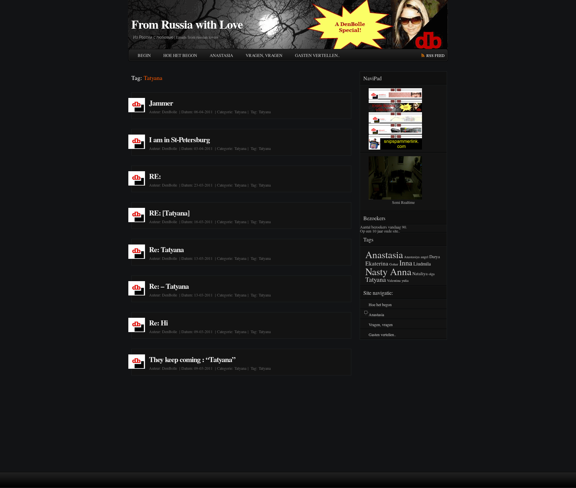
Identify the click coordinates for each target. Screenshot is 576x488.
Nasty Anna (388, 271)
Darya (434, 256)
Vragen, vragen (264, 55)
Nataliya (420, 273)
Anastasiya (412, 256)
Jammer (161, 102)
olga (432, 273)
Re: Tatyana (166, 249)
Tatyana (240, 111)
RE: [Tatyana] (169, 212)
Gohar (393, 264)
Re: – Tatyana (169, 285)
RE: (155, 176)
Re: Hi (158, 322)
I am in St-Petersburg (179, 139)
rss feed (435, 55)
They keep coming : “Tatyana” (192, 359)
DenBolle (169, 111)
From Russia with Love (187, 24)
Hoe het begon (180, 55)
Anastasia (221, 55)
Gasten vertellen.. (317, 55)
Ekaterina (376, 263)
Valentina (394, 280)
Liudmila (422, 263)
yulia (405, 280)
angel (424, 256)
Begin (144, 55)
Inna (405, 262)
